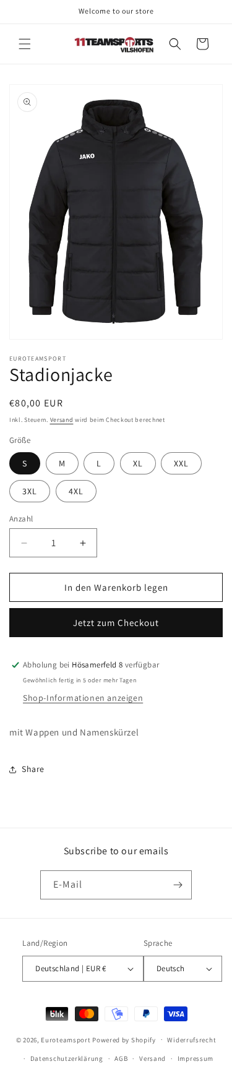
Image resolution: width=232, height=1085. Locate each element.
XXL (181, 463)
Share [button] (33, 768)
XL (138, 463)
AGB (120, 1058)
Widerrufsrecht (191, 1040)
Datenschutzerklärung (66, 1058)
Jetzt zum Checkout (116, 622)
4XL (76, 491)
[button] (24, 44)
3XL (29, 491)
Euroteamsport (65, 1039)
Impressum (195, 1058)
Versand (62, 420)
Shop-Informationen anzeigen (83, 697)
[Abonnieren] (177, 884)
